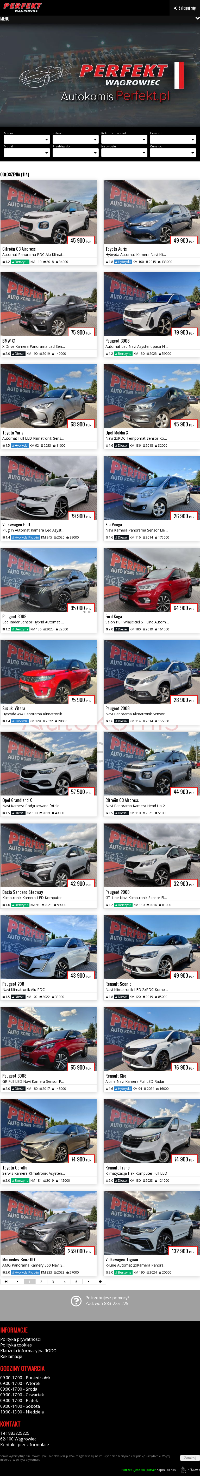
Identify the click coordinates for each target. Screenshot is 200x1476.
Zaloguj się (186, 8)
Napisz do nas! (148, 1470)
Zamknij (190, 1458)
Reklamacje (11, 1356)
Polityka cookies (16, 1345)
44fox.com (194, 1469)
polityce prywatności (28, 1459)
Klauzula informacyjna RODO (28, 1350)
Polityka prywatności (20, 1339)
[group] (100, 75)
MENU (4, 19)
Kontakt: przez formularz (24, 1444)
